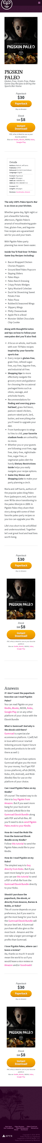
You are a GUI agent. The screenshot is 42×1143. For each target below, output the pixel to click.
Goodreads (20, 192)
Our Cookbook (8, 1128)
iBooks (21, 139)
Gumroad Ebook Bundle (16, 814)
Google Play (21, 142)
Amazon (27, 192)
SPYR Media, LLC (33, 1138)
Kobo (32, 139)
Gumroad (9, 733)
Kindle (16, 139)
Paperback (21, 103)
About (16, 1129)
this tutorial (18, 843)
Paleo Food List (32, 1126)
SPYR (38, 1135)
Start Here (8, 1126)
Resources (34, 1128)
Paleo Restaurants (22, 1128)
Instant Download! (21, 127)
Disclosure (24, 1129)
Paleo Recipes (19, 1126)
